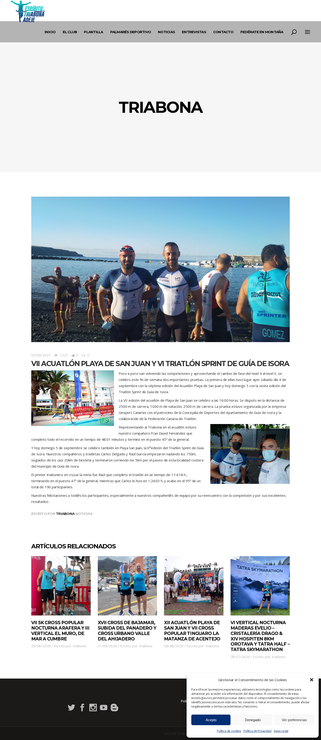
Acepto (211, 720)
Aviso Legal (281, 731)
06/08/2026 (174, 645)
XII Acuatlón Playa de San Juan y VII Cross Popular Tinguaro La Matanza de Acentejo (192, 630)
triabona (65, 513)
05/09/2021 (41, 355)
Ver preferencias (294, 720)
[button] (311, 679)
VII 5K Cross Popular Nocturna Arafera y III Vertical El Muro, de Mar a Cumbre (60, 630)
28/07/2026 (240, 656)
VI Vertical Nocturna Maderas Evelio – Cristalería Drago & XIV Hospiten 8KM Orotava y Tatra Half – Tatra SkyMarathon (260, 636)
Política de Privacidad (257, 731)
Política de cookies (229, 731)
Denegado (253, 720)
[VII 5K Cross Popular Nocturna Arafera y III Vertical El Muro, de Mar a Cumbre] (61, 586)
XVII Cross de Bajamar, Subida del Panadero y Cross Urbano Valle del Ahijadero (127, 630)
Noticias (83, 513)
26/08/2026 (41, 645)
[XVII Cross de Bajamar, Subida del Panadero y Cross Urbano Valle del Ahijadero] (127, 586)
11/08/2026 (107, 645)
